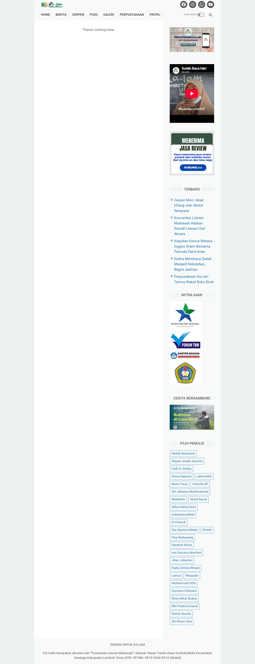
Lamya (176, 576)
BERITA (61, 14)
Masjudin (192, 576)
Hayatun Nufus (182, 545)
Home (45, 14)
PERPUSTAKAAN (132, 14)
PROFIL (155, 14)
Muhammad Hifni (184, 583)
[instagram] (192, 4)
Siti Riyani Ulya (182, 621)
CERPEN (78, 14)
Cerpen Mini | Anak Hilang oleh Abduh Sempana (189, 205)
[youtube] (210, 4)
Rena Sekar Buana (184, 598)
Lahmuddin (204, 476)
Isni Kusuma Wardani (186, 553)
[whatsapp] (201, 4)
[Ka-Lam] (54, 5)
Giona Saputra (182, 476)
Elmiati (207, 530)
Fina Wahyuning (182, 537)
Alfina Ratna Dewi (184, 507)
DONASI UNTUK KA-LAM (127, 644)
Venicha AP (200, 484)
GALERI (108, 14)
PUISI (94, 14)
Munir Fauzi (180, 484)
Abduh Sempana (183, 453)
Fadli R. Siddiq (181, 469)
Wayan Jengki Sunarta (187, 461)
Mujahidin (178, 499)
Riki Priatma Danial (185, 606)
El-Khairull (179, 522)
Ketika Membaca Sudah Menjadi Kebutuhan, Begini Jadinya (193, 264)
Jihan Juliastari (182, 560)
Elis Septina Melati (185, 530)
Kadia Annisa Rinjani (186, 568)
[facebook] (183, 4)
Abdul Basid (198, 499)
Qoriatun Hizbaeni (184, 591)
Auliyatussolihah (183, 514)
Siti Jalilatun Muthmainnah (190, 491)
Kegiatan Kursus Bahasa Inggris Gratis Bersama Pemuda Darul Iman (193, 246)
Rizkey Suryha (181, 614)
